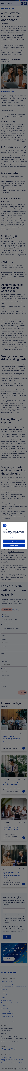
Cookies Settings (14, 537)
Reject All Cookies (14, 541)
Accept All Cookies (14, 545)
